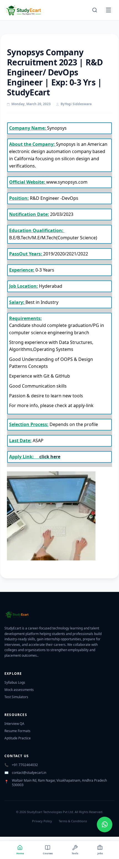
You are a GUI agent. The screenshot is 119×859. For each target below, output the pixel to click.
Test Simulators (16, 697)
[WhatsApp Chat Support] (104, 824)
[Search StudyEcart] (94, 10)
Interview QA (14, 723)
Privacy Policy (42, 821)
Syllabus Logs (14, 682)
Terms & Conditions (73, 821)
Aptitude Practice (17, 738)
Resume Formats (17, 730)
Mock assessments (19, 689)
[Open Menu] (108, 10)
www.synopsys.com (66, 182)
